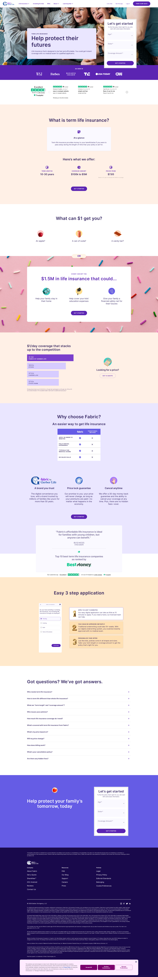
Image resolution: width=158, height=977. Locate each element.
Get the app (119, 3)
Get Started (120, 63)
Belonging (100, 882)
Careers (65, 882)
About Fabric (32, 871)
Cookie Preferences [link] (103, 886)
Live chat (109, 3)
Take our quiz (141, 3)
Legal (98, 871)
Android (34, 882)
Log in (128, 3)
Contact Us (31, 889)
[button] (50, 628)
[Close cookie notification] (136, 962)
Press (64, 886)
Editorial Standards (103, 878)
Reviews (30, 886)
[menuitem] (24, 4)
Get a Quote (108, 375)
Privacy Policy (67, 967)
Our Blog (65, 875)
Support (65, 878)
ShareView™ (31, 878)
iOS (28, 882)
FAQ (63, 871)
